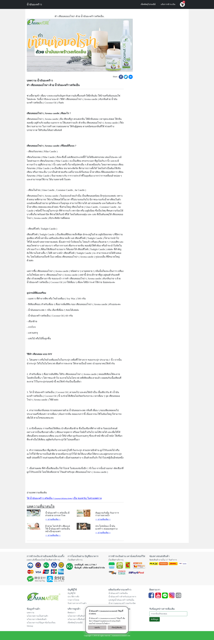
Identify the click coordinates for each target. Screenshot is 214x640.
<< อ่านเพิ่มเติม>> (53, 519)
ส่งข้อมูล (154, 619)
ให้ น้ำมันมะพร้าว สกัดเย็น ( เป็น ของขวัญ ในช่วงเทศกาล (64, 498)
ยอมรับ (97, 627)
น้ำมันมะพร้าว (34, 4)
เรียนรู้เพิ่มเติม (117, 627)
